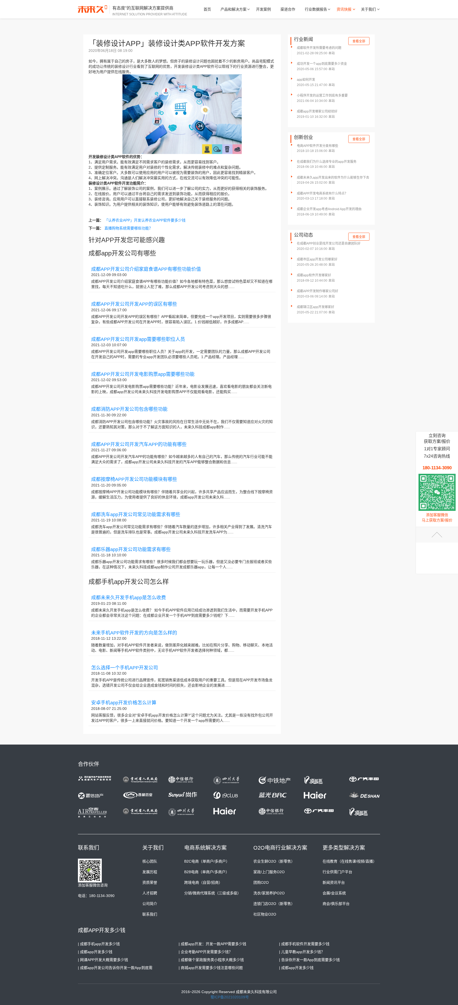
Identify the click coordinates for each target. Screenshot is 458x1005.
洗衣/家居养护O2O (269, 893)
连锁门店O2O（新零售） (274, 904)
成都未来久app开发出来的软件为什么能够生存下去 (333, 177)
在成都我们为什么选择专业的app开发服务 (326, 162)
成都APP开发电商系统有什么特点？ (322, 193)
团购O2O (261, 882)
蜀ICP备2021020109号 (229, 997)
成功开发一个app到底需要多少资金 (322, 64)
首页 (207, 9)
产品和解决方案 (233, 9)
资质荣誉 (149, 882)
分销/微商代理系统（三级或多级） (212, 893)
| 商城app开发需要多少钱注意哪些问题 (211, 968)
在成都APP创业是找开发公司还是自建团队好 (328, 243)
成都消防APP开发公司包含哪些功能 (129, 409)
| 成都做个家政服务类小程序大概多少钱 (211, 960)
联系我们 (149, 914)
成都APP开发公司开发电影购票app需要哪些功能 (143, 374)
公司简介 (149, 904)
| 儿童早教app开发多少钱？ (302, 952)
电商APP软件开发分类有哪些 (317, 146)
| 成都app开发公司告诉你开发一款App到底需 (115, 968)
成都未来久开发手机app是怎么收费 (128, 597)
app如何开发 (306, 80)
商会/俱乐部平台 (336, 904)
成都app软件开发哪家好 (314, 275)
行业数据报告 (316, 9)
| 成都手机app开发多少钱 (99, 944)
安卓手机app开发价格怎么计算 (123, 702)
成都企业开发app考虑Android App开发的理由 (329, 209)
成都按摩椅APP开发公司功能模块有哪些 (134, 479)
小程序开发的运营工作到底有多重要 (322, 95)
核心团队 (149, 861)
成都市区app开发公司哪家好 (317, 259)
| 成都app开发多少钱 (95, 952)
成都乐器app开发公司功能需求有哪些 (131, 549)
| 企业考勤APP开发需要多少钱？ (205, 952)
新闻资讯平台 (334, 882)
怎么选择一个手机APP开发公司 (124, 667)
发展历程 (149, 872)
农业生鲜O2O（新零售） (274, 861)
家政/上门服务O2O (269, 872)
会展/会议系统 (334, 893)
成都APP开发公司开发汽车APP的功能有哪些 (139, 444)
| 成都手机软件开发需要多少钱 (304, 944)
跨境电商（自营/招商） (203, 882)
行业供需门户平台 (337, 872)
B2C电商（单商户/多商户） (207, 861)
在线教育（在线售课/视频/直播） (350, 861)
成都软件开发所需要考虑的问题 (319, 48)
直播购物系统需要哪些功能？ (128, 228)
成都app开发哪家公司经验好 (317, 111)
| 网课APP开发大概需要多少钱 (103, 960)
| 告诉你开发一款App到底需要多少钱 (309, 960)
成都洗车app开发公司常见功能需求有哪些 (135, 514)
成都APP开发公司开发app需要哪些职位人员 (138, 339)
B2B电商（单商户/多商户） (206, 872)
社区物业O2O (264, 914)
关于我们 (368, 9)
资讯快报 (344, 9)
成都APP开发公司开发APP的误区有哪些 (134, 304)
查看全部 (359, 41)
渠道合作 (287, 9)
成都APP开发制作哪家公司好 (317, 291)
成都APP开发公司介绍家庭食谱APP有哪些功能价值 (146, 269)
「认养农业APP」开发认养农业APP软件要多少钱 (145, 220)
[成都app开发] (94, 9)
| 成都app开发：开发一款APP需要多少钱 (212, 944)
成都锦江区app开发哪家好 (315, 307)
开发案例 (263, 9)
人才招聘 (149, 893)
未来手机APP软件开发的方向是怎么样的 (134, 633)
